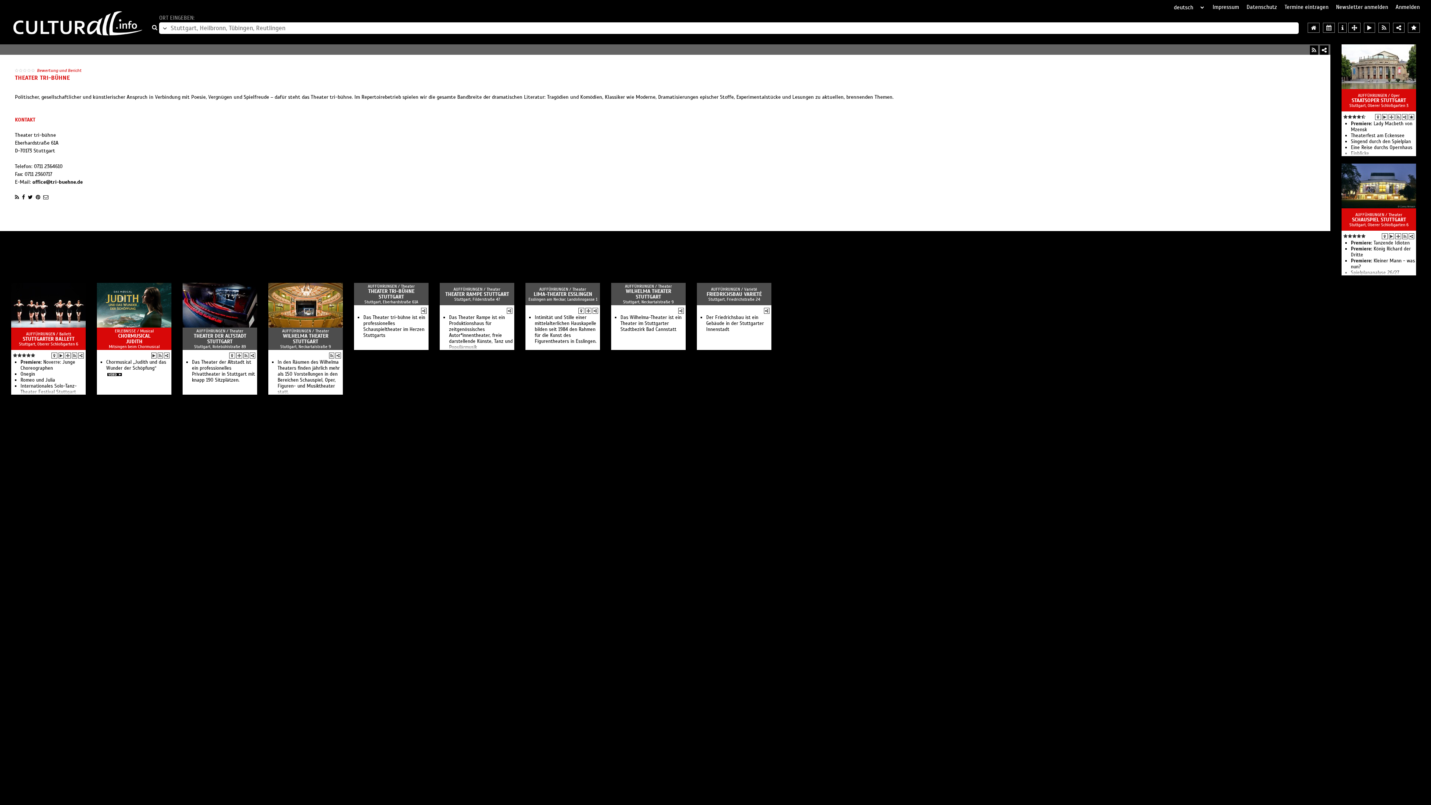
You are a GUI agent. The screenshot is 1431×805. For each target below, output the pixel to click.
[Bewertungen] (1411, 117)
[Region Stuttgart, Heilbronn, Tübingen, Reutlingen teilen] (1399, 28)
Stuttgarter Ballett (49, 339)
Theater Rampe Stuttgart (477, 294)
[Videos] (1384, 117)
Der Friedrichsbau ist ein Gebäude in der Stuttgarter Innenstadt (735, 323)
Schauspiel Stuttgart (1379, 219)
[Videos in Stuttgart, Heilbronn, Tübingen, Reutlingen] (1369, 28)
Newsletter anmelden (1362, 7)
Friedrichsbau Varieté (734, 294)
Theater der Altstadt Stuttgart (220, 338)
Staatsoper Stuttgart (1379, 100)
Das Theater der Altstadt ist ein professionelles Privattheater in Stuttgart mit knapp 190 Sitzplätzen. (223, 371)
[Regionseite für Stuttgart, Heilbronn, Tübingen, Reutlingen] (1314, 28)
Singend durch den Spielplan (1381, 142)
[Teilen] (1324, 50)
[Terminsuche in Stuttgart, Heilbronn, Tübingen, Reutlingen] (1329, 28)
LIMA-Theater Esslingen (563, 294)
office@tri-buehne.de (57, 182)
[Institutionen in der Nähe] (1391, 117)
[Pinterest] (38, 197)
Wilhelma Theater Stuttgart (305, 338)
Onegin (27, 374)
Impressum (1226, 7)
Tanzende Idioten (1380, 243)
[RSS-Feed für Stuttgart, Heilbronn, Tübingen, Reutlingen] (1384, 28)
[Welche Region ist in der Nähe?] (1354, 28)
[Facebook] (23, 197)
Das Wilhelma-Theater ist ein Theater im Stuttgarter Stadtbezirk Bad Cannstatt (651, 323)
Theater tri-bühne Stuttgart (391, 294)
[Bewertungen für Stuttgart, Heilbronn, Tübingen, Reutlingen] (1414, 28)
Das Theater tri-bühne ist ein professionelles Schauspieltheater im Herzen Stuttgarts (394, 326)
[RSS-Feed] (1314, 50)
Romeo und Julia (37, 380)
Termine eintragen (1307, 7)
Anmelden (1408, 7)
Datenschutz (1262, 7)
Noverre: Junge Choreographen (47, 365)
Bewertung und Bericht (59, 70)
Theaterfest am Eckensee (1378, 136)
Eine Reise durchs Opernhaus (1381, 148)
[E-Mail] (45, 197)
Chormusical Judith (134, 338)
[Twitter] (30, 197)
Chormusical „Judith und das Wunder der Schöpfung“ (136, 365)
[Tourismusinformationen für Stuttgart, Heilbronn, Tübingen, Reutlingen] (1342, 28)
